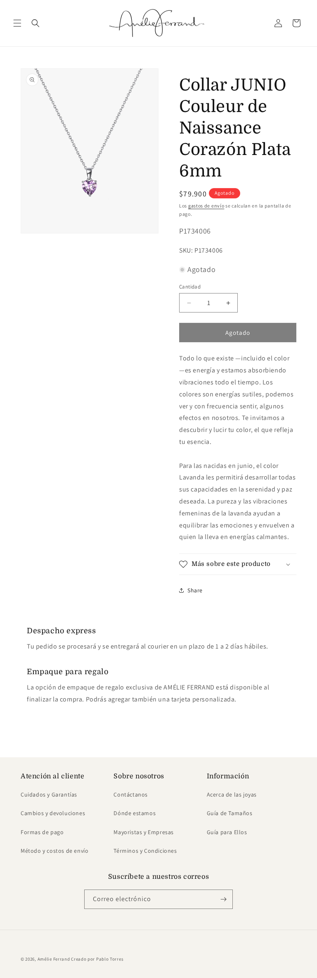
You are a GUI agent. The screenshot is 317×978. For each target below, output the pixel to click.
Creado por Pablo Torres (97, 959)
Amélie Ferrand (54, 959)
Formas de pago (42, 832)
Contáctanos (131, 794)
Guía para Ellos (227, 832)
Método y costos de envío (54, 850)
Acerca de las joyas (232, 794)
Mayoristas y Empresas (144, 832)
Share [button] (195, 590)
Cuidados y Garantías (49, 794)
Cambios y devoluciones (53, 813)
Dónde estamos (135, 813)
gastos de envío (206, 206)
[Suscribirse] (223, 899)
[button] (17, 23)
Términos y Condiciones (145, 850)
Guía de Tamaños (230, 813)
